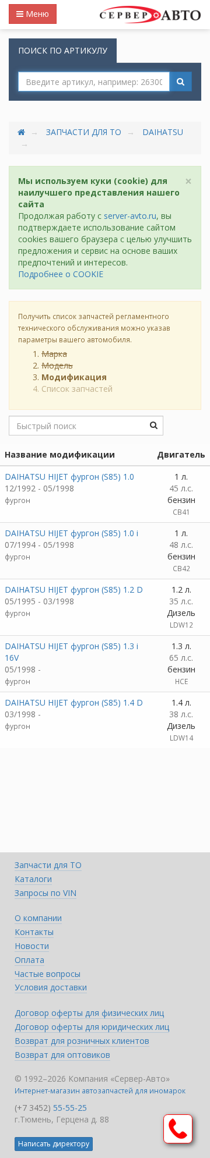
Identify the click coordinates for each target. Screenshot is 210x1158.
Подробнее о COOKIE (60, 273)
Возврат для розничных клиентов (82, 1040)
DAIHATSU (162, 131)
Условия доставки (51, 987)
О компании (38, 917)
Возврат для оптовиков (62, 1054)
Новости (32, 945)
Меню (36, 13)
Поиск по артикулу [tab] (62, 50)
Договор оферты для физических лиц (89, 1012)
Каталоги (33, 878)
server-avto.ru (130, 215)
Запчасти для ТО (83, 131)
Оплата (29, 959)
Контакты (34, 931)
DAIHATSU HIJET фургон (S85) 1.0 (69, 476)
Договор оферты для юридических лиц (92, 1026)
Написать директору (53, 1144)
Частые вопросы (47, 973)
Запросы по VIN (45, 892)
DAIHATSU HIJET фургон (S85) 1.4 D (74, 702)
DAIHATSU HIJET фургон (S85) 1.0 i (71, 533)
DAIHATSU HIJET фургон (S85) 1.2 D (74, 589)
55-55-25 (70, 1107)
